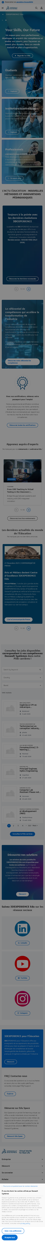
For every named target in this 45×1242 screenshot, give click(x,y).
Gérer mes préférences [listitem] (13, 1231)
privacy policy (25, 1223)
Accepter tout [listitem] (10, 1237)
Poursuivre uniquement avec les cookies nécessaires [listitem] (20, 1186)
